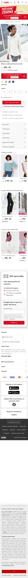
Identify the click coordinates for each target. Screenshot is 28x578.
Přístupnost (5, 430)
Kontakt (4, 332)
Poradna (4, 371)
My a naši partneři (7, 511)
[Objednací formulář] (18, 2)
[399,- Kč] (9, 203)
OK (14, 571)
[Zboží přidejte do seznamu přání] (24, 102)
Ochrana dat (23, 426)
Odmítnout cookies (6, 575)
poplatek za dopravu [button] (13, 70)
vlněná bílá (4, 84)
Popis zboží (5, 124)
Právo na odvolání (21, 430)
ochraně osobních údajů (8, 565)
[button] (2, 2)
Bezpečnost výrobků (8, 142)
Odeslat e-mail (10, 337)
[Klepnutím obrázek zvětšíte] (25, 59)
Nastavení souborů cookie (19, 575)
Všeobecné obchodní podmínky (10, 426)
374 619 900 (6, 356)
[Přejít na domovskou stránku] (6, 2)
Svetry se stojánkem (15, 21)
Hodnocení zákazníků (8, 147)
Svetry (7, 21)
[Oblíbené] (22, 2)
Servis (3, 366)
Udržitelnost (5, 138)
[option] (2, 82)
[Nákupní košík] (26, 2)
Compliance (7, 433)
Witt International (7, 362)
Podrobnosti (5, 129)
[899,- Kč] (9, 242)
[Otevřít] (25, 17)
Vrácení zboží (6, 133)
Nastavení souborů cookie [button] (17, 433)
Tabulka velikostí (7, 97)
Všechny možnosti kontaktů (12, 342)
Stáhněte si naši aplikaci (14, 384)
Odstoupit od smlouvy (14, 422)
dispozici (5, 532)
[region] (14, 542)
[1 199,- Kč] (9, 165)
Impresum (12, 430)
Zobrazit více (12, 319)
